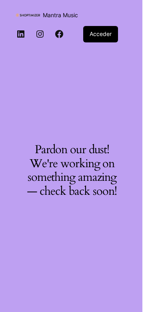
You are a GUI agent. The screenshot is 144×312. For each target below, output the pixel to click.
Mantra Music (60, 15)
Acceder (101, 33)
